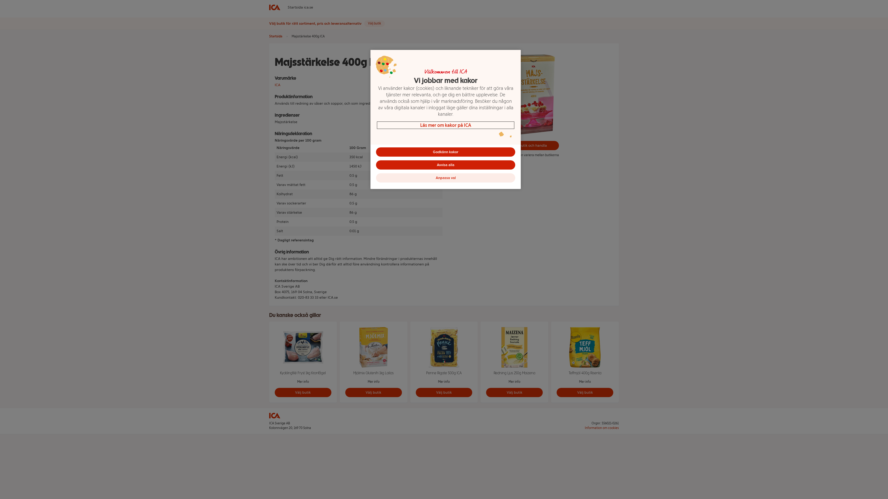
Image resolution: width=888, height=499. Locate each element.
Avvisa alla (445, 165)
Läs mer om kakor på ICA (445, 125)
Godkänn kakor (445, 152)
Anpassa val (446, 178)
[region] (445, 119)
